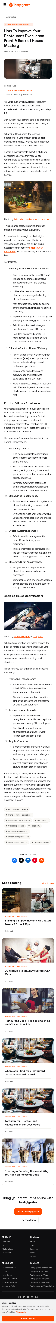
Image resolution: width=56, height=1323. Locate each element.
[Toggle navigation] (4, 4)
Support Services (9, 1282)
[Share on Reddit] (41, 860)
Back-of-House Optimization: (19, 94)
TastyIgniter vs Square (39, 1278)
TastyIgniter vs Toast (39, 1275)
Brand (32, 1252)
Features (6, 1241)
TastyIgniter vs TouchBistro (42, 1286)
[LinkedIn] (24, 1297)
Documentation (9, 1267)
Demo (4, 1245)
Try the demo (28, 1220)
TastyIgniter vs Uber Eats (41, 1267)
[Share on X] (21, 860)
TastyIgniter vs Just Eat (40, 1271)
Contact (33, 1256)
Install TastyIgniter (28, 1211)
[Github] (19, 1297)
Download (6, 1252)
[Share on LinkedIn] (28, 860)
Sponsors (34, 1249)
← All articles (10, 17)
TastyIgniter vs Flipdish (40, 1282)
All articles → (48, 883)
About (32, 1241)
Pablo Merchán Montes (25, 219)
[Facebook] (36, 1297)
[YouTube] (28, 1297)
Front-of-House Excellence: (19, 90)
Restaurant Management (18, 24)
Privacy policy (21, 1312)
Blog (32, 1245)
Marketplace (7, 1249)
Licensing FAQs (8, 1286)
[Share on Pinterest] (34, 860)
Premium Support (9, 1278)
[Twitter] (32, 1297)
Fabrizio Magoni (22, 636)
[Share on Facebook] (14, 860)
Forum (4, 1271)
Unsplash (45, 219)
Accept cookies (28, 1318)
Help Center (7, 1275)
